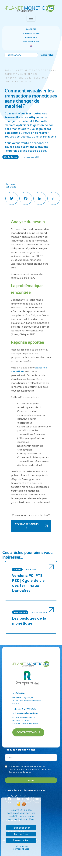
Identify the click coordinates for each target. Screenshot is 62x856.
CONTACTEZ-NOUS (28, 732)
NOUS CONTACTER (31, 33)
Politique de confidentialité (18, 737)
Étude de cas (45, 70)
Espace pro (31, 37)
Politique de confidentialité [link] (21, 847)
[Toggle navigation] (31, 18)
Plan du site (10, 745)
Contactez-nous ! (26, 526)
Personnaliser (21, 840)
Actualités (25, 70)
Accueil (10, 70)
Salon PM (31, 29)
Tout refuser (21, 834)
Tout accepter (21, 827)
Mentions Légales (13, 741)
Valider (31, 780)
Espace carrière (31, 41)
